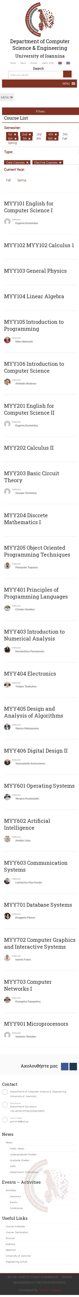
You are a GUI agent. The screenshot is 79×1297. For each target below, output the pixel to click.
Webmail (11, 1249)
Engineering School (16, 1261)
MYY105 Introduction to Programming (34, 325)
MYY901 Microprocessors (36, 1023)
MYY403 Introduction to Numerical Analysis (34, 635)
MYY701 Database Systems (38, 904)
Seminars (15, 1196)
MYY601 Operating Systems (39, 785)
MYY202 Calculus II (29, 447)
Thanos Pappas (50, 1290)
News (9, 1142)
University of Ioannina (18, 1255)
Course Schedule (15, 1226)
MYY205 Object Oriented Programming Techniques (37, 551)
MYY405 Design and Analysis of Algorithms (33, 712)
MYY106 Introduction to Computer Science (34, 367)
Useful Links (48, 62)
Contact (33, 62)
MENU (5, 97)
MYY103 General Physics (35, 270)
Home (13, 62)
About (23, 62)
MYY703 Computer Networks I (28, 985)
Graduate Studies (19, 1160)
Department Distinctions (24, 1172)
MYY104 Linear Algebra (34, 296)
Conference (16, 1208)
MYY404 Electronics (30, 673)
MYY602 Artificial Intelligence (27, 824)
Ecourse (10, 1238)
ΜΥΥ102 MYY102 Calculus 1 (39, 245)
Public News (17, 1148)
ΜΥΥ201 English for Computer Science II (29, 409)
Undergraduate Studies (23, 1154)
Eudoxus (10, 1244)
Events (13, 1202)
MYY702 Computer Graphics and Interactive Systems (40, 943)
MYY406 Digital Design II (36, 750)
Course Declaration (17, 1232)
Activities (11, 1190)
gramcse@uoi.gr (19, 1121)
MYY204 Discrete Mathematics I (26, 519)
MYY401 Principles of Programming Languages (36, 593)
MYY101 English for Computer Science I (28, 207)
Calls (12, 1166)
